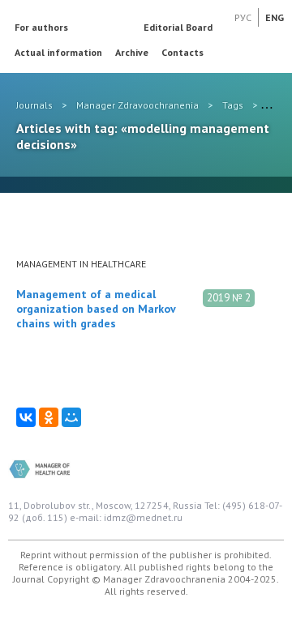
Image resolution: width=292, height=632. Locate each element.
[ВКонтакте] (26, 417)
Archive (131, 52)
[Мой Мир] (71, 417)
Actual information (58, 52)
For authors (41, 27)
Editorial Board (178, 27)
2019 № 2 (229, 298)
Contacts (182, 52)
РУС (242, 17)
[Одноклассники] (48, 417)
